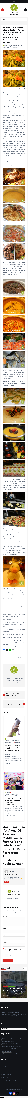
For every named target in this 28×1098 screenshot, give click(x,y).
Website (5, 942)
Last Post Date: (5, 1080)
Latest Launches (12, 984)
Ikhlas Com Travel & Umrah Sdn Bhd (11, 1043)
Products (17, 740)
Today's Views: (4, 1063)
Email (4, 935)
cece (10, 871)
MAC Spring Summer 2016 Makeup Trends (13, 1046)
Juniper (6, 45)
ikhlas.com (5, 1038)
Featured (7, 740)
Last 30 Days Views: (6, 1072)
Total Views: (4, 1074)
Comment (5, 916)
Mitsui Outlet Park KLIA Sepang (11, 1048)
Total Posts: (4, 1077)
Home (3, 19)
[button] (24, 968)
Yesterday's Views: (5, 1066)
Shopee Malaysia (7, 1051)
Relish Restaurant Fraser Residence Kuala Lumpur (14, 658)
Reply (6, 881)
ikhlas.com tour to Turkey (17, 1038)
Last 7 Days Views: (6, 1069)
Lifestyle (20, 45)
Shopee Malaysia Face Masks (10, 1054)
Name (4, 928)
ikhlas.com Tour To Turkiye (9, 1041)
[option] (14, 984)
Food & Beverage (13, 45)
